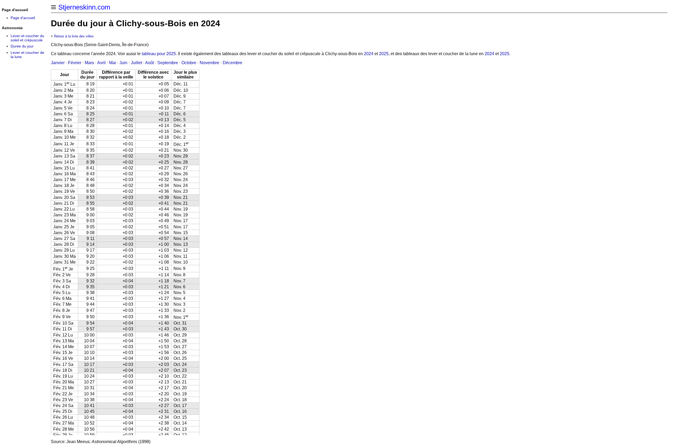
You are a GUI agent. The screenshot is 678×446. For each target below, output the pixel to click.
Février (74, 62)
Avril (101, 62)
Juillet (136, 62)
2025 (384, 53)
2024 (368, 53)
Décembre (232, 62)
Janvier (58, 62)
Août (149, 62)
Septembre (167, 62)
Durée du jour (22, 46)
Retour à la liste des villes (74, 36)
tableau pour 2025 (159, 53)
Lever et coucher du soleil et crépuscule (27, 38)
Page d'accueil (23, 18)
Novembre (209, 62)
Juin (123, 62)
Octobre (188, 62)
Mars (89, 62)
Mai (112, 62)
